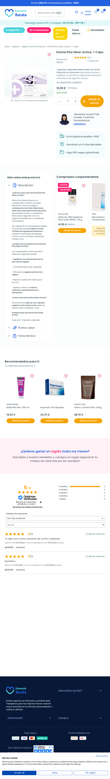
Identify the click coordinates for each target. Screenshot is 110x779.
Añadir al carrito (94, 101)
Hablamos (80, 123)
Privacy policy (102, 756)
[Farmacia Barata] (15, 12)
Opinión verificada (97, 534)
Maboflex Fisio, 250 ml (18, 407)
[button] (102, 12)
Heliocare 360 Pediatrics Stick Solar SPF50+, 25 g (70, 218)
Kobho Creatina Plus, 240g (87, 407)
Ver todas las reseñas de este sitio (27, 507)
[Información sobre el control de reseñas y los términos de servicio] (41, 502)
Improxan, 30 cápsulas (52, 407)
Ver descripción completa (68, 82)
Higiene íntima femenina (33, 46)
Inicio (7, 46)
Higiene (15, 46)
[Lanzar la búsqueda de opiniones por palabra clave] (103, 525)
